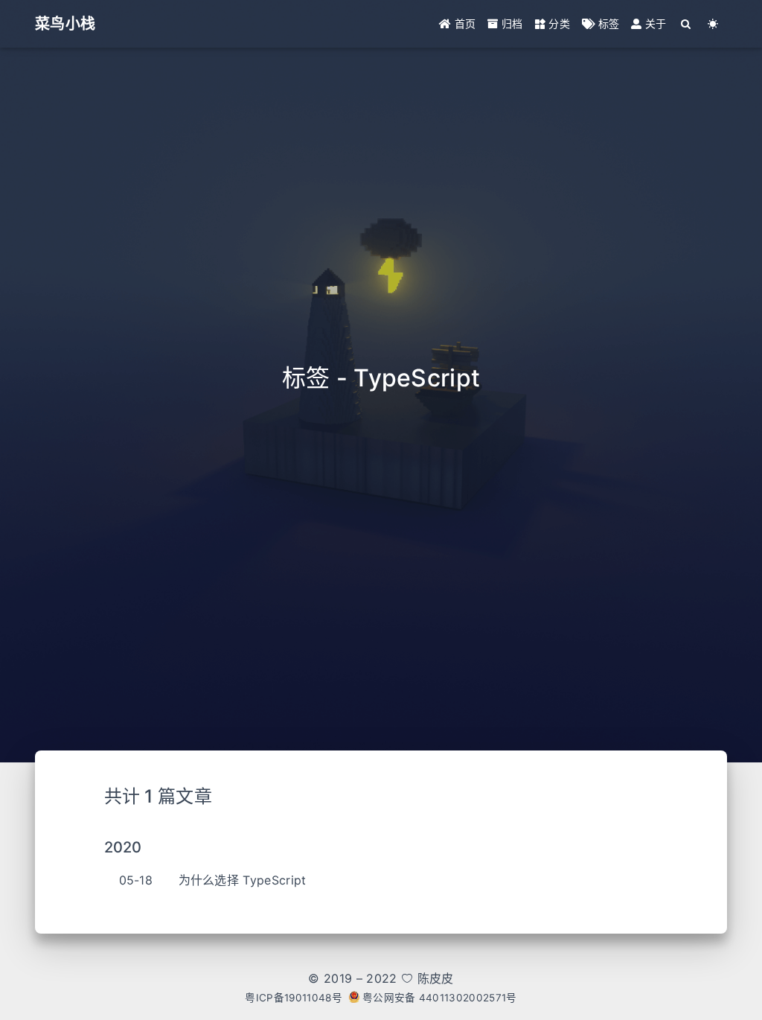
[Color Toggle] (713, 24)
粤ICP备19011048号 (293, 998)
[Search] (686, 24)
